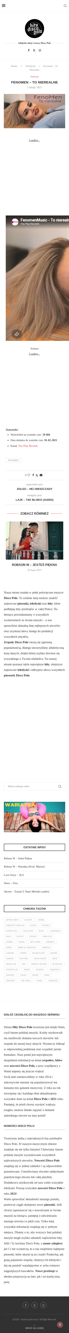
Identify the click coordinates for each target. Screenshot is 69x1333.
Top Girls (26, 981)
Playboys (57, 964)
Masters (23, 958)
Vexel (39, 981)
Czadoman (55, 931)
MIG (24, 964)
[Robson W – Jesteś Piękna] (34, 541)
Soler (35, 975)
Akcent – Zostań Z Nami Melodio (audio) (26, 891)
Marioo (10, 958)
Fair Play (47, 936)
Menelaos (11, 964)
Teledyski (30, 66)
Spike (46, 975)
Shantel (10, 975)
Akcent (28, 920)
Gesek (21, 942)
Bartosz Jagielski (15, 925)
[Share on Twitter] (36, 475)
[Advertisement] (34, 177)
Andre (41, 920)
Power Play (12, 970)
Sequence (55, 970)
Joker (9, 947)
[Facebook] (29, 50)
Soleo (23, 975)
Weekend (53, 981)
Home (14, 66)
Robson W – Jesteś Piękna (34, 564)
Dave (8, 936)
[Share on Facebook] (33, 475)
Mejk (54, 958)
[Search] (65, 5)
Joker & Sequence (27, 947)
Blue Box (28, 931)
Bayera (46, 925)
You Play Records (28, 446)
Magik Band (38, 953)
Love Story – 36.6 (14, 875)
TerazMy (10, 981)
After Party (12, 920)
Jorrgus (46, 947)
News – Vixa (11, 883)
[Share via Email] (41, 475)
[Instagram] (40, 50)
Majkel (54, 953)
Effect (20, 936)
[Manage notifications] (60, 1325)
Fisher (9, 942)
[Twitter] (34, 50)
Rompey (40, 970)
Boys (41, 931)
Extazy (33, 936)
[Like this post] (28, 475)
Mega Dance (40, 958)
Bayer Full (12, 931)
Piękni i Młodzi (39, 964)
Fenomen (13, 460)
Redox (27, 970)
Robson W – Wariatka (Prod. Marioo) (24, 866)
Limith (23, 953)
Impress (50, 942)
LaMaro (10, 953)
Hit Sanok (35, 942)
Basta (33, 925)
